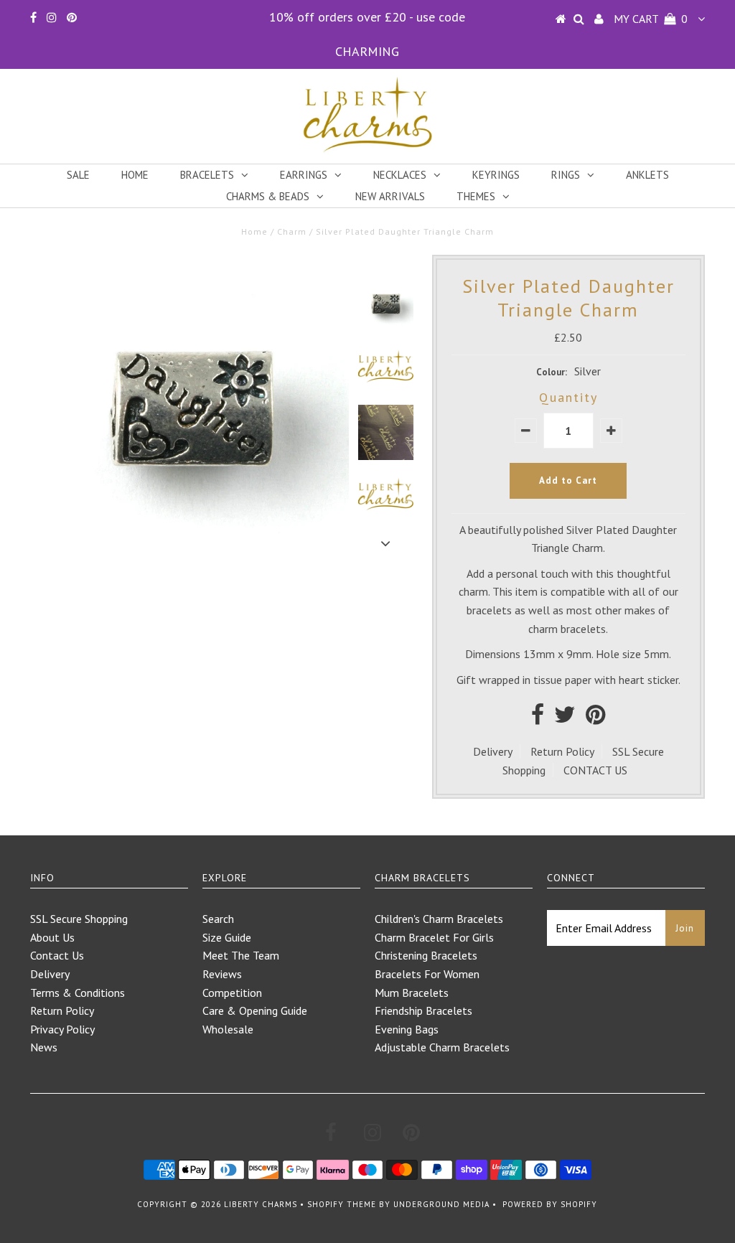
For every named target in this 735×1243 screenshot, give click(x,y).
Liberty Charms (260, 1204)
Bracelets (207, 175)
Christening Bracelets (426, 955)
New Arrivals (390, 196)
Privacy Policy (62, 1029)
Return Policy (562, 751)
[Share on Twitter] (565, 718)
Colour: (551, 372)
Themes (476, 196)
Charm (291, 231)
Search (218, 918)
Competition (232, 992)
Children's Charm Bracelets (439, 918)
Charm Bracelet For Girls (434, 937)
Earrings (303, 175)
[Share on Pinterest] (595, 718)
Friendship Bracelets (423, 1010)
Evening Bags (407, 1029)
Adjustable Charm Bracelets (442, 1047)
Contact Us (57, 955)
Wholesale (227, 1029)
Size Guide (226, 937)
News (43, 1047)
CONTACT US (595, 770)
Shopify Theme (341, 1204)
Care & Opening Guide (254, 1010)
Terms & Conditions (77, 992)
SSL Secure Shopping (79, 918)
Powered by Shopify (549, 1204)
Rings (565, 175)
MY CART (651, 18)
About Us (52, 937)
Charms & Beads (267, 196)
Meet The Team (240, 955)
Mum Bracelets (412, 992)
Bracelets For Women (427, 974)
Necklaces (399, 175)
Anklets (647, 175)
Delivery (492, 751)
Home (135, 175)
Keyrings (496, 175)
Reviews (222, 974)
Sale (78, 175)
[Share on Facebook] (537, 718)
